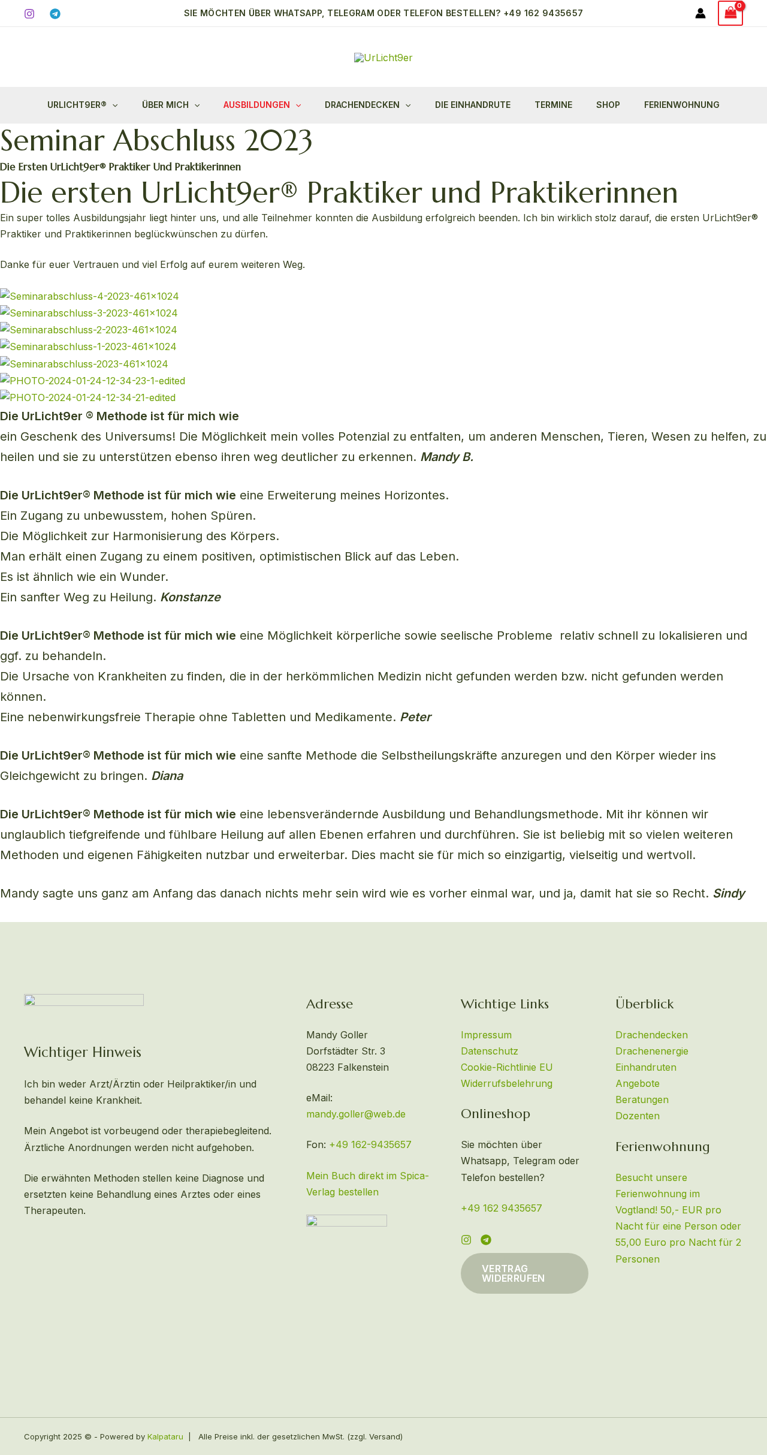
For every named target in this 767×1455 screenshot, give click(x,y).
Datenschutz (489, 1051)
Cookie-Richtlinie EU (507, 1067)
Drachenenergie (652, 1051)
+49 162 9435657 (501, 1208)
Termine (553, 105)
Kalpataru (165, 1436)
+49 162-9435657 (370, 1144)
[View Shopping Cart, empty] (730, 13)
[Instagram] (29, 13)
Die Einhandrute (473, 105)
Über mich (165, 105)
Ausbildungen (257, 105)
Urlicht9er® (77, 105)
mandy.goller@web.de (356, 1114)
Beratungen (642, 1099)
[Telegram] (55, 13)
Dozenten (637, 1116)
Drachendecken (362, 105)
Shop (608, 105)
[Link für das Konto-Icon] (700, 13)
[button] (384, 13)
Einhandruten (646, 1067)
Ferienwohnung (682, 105)
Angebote (637, 1083)
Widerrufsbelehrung (506, 1083)
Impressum (486, 1035)
